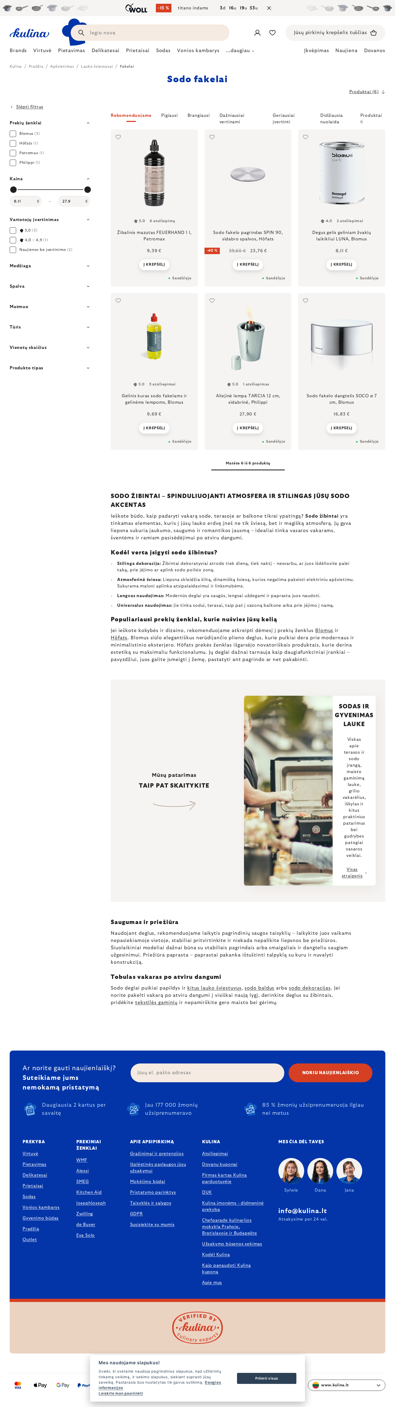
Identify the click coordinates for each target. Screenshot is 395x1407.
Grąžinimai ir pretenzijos (157, 1154)
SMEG (82, 1181)
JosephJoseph (91, 1203)
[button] (248, 118)
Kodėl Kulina (216, 1255)
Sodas (29, 1197)
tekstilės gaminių (156, 1002)
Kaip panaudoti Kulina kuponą (226, 1268)
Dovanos (374, 50)
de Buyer (85, 1224)
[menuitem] (18, 52)
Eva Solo (85, 1235)
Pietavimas (34, 1164)
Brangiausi (199, 115)
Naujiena (346, 50)
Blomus (324, 630)
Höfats (119, 638)
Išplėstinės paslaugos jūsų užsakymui (158, 1167)
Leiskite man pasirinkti (121, 1393)
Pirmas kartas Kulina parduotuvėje (224, 1178)
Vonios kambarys (41, 1207)
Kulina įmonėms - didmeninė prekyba (233, 1206)
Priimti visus (266, 1378)
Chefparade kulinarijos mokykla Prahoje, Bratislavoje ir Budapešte (229, 1226)
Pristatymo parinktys (153, 1192)
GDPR (136, 1214)
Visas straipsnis (352, 872)
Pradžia (31, 1229)
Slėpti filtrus (29, 107)
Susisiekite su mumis (152, 1224)
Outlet (30, 1240)
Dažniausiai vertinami (232, 117)
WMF (81, 1160)
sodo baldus (259, 988)
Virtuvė (30, 1154)
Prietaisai (33, 1186)
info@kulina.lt (302, 1211)
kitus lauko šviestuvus (214, 988)
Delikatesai (35, 1175)
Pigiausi (169, 115)
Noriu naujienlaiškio (330, 1073)
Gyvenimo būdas (41, 1218)
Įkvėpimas (316, 50)
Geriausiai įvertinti (284, 117)
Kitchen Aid (89, 1192)
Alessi (82, 1171)
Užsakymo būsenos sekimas (232, 1244)
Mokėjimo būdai (147, 1181)
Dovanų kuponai (220, 1164)
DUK (207, 1192)
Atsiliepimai (215, 1154)
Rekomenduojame (131, 115)
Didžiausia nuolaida (331, 117)
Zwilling (84, 1214)
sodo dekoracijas (310, 988)
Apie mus (212, 1282)
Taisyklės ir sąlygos (150, 1203)
